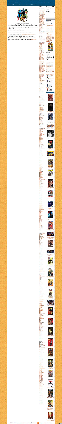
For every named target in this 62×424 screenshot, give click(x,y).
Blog (47, 33)
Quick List (51, 31)
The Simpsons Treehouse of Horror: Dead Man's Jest (49, 78)
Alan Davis (40, 343)
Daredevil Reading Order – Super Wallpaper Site (49, 65)
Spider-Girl (40, 206)
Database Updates (49, 34)
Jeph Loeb (40, 371)
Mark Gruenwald (41, 384)
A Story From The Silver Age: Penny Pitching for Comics (50, 138)
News (47, 36)
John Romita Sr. (41, 379)
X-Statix (40, 229)
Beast (40, 136)
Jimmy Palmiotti (41, 372)
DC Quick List (41, 25)
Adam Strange (41, 236)
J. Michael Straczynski (42, 368)
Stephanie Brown (41, 322)
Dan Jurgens (40, 351)
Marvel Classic (41, 54)
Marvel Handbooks (41, 62)
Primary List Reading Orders (11, 4)
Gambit (40, 165)
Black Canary (41, 243)
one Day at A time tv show (49, 62)
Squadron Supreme (41, 209)
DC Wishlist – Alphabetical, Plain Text (13, 2)
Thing (40, 213)
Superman (40, 325)
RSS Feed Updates (50, 25)
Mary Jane (40, 184)
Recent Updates (18, 4)
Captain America (41, 145)
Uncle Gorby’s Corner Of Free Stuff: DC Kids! (50, 157)
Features (50, 36)
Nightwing (40, 302)
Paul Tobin (40, 389)
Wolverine (40, 220)
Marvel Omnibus (41, 69)
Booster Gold (41, 246)
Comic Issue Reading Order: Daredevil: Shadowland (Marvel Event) (50, 255)
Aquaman (40, 239)
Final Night (40, 114)
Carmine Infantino (41, 348)
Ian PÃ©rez (51, 75)
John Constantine (41, 284)
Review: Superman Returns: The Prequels (50, 230)
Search (22, 4)
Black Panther (41, 138)
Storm (40, 210)
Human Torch (41, 171)
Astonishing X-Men (41, 134)
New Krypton (41, 122)
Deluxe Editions (41, 110)
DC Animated (41, 98)
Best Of (40, 89)
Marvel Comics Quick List (37, 2)
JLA (39, 283)
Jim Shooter (40, 373)
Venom (40, 216)
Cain (39, 248)
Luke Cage (40, 180)
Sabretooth (40, 203)
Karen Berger (41, 380)
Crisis (40, 93)
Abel (39, 235)
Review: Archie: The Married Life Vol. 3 (50, 198)
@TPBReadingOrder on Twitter (21, 422)
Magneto (40, 181)
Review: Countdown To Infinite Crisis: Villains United (50, 357)
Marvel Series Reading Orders (45, 2)
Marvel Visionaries (41, 74)
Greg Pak (40, 365)
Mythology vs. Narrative (50, 305)
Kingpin (40, 178)
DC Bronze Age (41, 21)
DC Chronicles (41, 101)
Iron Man (40, 176)
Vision (40, 217)
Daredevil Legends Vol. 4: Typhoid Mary (49, 67)
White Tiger (40, 219)
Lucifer (40, 298)
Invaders (40, 173)
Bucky (40, 141)
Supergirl (40, 324)
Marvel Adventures (41, 50)
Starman (40, 320)
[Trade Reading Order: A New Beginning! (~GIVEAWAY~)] (50, 50)
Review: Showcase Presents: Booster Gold (50, 287)
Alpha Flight (41, 131)
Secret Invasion (41, 76)
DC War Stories (41, 107)
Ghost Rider (40, 166)
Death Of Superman (41, 109)
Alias (40, 130)
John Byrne (40, 376)
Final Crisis (40, 113)
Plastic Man (40, 306)
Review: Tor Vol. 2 (50, 101)
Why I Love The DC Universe (50, 128)
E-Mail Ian (50, 40)
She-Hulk (40, 204)
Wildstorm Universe (42, 24)
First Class (40, 46)
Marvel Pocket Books (42, 70)
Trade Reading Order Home (48, 422)
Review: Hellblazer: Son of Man (50, 397)
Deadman (40, 256)
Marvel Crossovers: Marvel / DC (41, 60)
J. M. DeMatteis (41, 367)
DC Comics (47, 31)
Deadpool (40, 151)
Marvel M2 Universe (42, 65)
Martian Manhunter (41, 299)
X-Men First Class (41, 226)
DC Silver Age (41, 20)
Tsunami (40, 79)
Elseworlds (40, 112)
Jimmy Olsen (41, 282)
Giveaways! (48, 41)
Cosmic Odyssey (41, 92)
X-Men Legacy (41, 228)
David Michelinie (41, 352)
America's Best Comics (42, 31)
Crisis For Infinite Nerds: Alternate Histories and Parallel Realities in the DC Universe (50, 408)
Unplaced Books (41, 33)
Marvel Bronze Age (42, 13)
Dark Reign (40, 45)
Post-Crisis (43, 18)
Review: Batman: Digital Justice (50, 209)
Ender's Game (41, 36)
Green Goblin (41, 167)
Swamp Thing (41, 327)
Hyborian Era (41, 49)
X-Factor (40, 221)
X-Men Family (41, 225)
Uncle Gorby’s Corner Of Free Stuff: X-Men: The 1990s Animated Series (50, 237)
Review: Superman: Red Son (50, 325)
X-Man (40, 223)
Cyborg (40, 255)
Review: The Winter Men (50, 387)
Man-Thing (40, 182)
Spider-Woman (41, 208)
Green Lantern (41, 270)
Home (22, 2)
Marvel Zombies (41, 183)
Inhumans (40, 172)
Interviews (52, 36)
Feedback (47, 40)
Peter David (40, 390)
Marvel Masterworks (42, 66)
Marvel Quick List (41, 16)
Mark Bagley (41, 383)
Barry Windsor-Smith (42, 345)
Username (47, 15)
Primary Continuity (42, 9)
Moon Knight (41, 186)
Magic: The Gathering (42, 38)
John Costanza (41, 377)
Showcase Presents (41, 124)
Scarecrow (40, 317)
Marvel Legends (41, 64)
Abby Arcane (41, 234)
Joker (40, 285)
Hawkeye (40, 168)
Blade (40, 140)
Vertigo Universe (41, 23)
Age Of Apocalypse (41, 43)
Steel (40, 321)
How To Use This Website (33, 4)
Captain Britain (41, 146)
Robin (40, 312)
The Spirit (40, 334)
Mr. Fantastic (41, 187)
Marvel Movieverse (41, 68)
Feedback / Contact (40, 4)
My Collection (52, 2)
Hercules (40, 169)
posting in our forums (33, 39)
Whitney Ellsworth (41, 404)
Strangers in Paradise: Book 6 (50, 74)
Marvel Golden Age (42, 10)
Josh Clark (50, 88)
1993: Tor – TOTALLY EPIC (50, 70)
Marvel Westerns (41, 75)
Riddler (40, 311)
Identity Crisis (41, 117)
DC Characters (49, 32)
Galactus (40, 164)
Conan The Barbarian (42, 148)
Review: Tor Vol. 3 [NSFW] (50, 71)
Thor (39, 214)
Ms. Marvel (40, 188)
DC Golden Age (41, 19)
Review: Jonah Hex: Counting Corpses (50, 297)
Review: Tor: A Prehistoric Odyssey (48, 63)
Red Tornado (41, 309)
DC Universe (41, 17)
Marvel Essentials (41, 61)
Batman (40, 241)
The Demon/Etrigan (41, 330)
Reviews (48, 35)
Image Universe (41, 26)
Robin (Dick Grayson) (42, 313)
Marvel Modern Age (42, 14)
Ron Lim (40, 392)
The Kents (40, 332)
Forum (19, 2)
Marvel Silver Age (41, 12)
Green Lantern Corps (42, 276)
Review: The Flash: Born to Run (50, 315)
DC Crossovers (41, 104)
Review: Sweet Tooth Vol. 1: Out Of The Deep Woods (50, 420)
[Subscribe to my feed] (47, 26)
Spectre (40, 319)
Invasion (40, 119)
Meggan (40, 185)
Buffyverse (40, 29)
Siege (40, 77)
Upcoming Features (26, 4)
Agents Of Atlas (41, 129)
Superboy (40, 323)
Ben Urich (40, 137)
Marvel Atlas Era (41, 11)
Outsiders (40, 303)
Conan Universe (41, 27)
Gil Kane (40, 364)
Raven (40, 308)
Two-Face (40, 335)
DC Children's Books (42, 100)
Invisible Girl (41, 174)
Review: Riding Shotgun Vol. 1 (50, 188)
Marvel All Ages (41, 51)
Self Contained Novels (42, 39)
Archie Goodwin (41, 344)
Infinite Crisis (41, 118)
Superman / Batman (41, 326)
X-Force (40, 222)
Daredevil (40, 150)
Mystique (40, 189)
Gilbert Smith (51, 80)
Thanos (40, 212)
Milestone (40, 120)
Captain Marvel (41, 147)
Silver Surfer (40, 205)
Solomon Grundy (41, 318)
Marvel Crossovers (41, 58)
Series (52, 32)
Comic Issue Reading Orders (50, 37)
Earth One (40, 111)
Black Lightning (41, 244)
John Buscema (41, 375)
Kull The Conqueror (42, 179)
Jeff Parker (40, 370)
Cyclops (40, 149)
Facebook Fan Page (28, 422)
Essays (50, 35)
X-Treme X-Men (41, 230)
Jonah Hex (40, 286)
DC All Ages (40, 97)
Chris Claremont (41, 349)
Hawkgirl (40, 277)
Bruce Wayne (41, 247)
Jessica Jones (41, 177)
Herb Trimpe (41, 366)
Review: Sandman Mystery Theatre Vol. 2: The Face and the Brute (50, 336)
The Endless (40, 331)
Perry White (40, 304)
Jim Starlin (40, 374)
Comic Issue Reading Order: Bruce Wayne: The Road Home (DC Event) (50, 122)
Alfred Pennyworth (41, 237)
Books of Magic (41, 91)
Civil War (40, 44)
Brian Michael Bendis (42, 347)
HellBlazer (40, 279)
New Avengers (41, 190)
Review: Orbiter (50, 167)
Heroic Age (40, 47)
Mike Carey (40, 387)
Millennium (40, 121)
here (29, 39)
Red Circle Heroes (41, 123)
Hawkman (40, 278)
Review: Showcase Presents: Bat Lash (50, 177)
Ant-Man (40, 133)
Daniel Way (40, 350)
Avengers (40, 135)
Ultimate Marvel (41, 15)
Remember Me (49, 20)
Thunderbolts (41, 215)
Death (40, 257)
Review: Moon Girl (50, 346)
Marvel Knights (41, 63)
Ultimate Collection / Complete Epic (42, 81)
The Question (41, 333)
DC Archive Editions (42, 99)
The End (40, 78)
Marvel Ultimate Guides (42, 73)
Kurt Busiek (40, 381)
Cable (40, 143)
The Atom (40, 329)
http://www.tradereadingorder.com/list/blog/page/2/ (28, 34)
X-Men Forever (41, 227)
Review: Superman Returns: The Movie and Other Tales (50, 219)
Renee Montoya (41, 310)
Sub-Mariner (41, 211)
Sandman (40, 314)
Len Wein (40, 382)
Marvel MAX (41, 67)
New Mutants (41, 191)
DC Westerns (41, 108)
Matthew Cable (41, 300)
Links (44, 4)
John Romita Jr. (41, 378)
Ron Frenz (40, 391)
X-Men (40, 224)
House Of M (40, 48)
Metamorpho (41, 301)
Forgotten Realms (41, 37)
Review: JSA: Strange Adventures (50, 368)
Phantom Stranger (41, 305)
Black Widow (41, 139)
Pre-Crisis (40, 18)
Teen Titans (40, 328)
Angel (40, 132)
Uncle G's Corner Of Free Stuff (50, 38)
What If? (40, 82)
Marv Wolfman (41, 386)
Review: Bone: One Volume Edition (50, 149)
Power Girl (40, 307)
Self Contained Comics (42, 32)
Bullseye (40, 142)
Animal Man (41, 238)
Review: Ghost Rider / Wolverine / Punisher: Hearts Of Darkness (50, 266)
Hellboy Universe (41, 28)
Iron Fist (40, 175)
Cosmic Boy (40, 254)
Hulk (40, 170)
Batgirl (40, 240)
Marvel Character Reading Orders (28, 2)
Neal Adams (40, 388)
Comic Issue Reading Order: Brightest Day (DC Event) (50, 277)
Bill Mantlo (40, 346)
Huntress (40, 281)
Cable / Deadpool (41, 144)
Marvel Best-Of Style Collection (42, 53)
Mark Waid (40, 385)
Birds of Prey (41, 242)
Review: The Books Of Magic (50, 111)
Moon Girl (47, 87)
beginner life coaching (49, 68)
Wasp (40, 218)
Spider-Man (40, 207)
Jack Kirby (40, 369)
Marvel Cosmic (41, 57)
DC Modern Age (41, 22)
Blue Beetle (40, 245)
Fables (40, 30)
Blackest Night (41, 90)
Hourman (40, 280)
